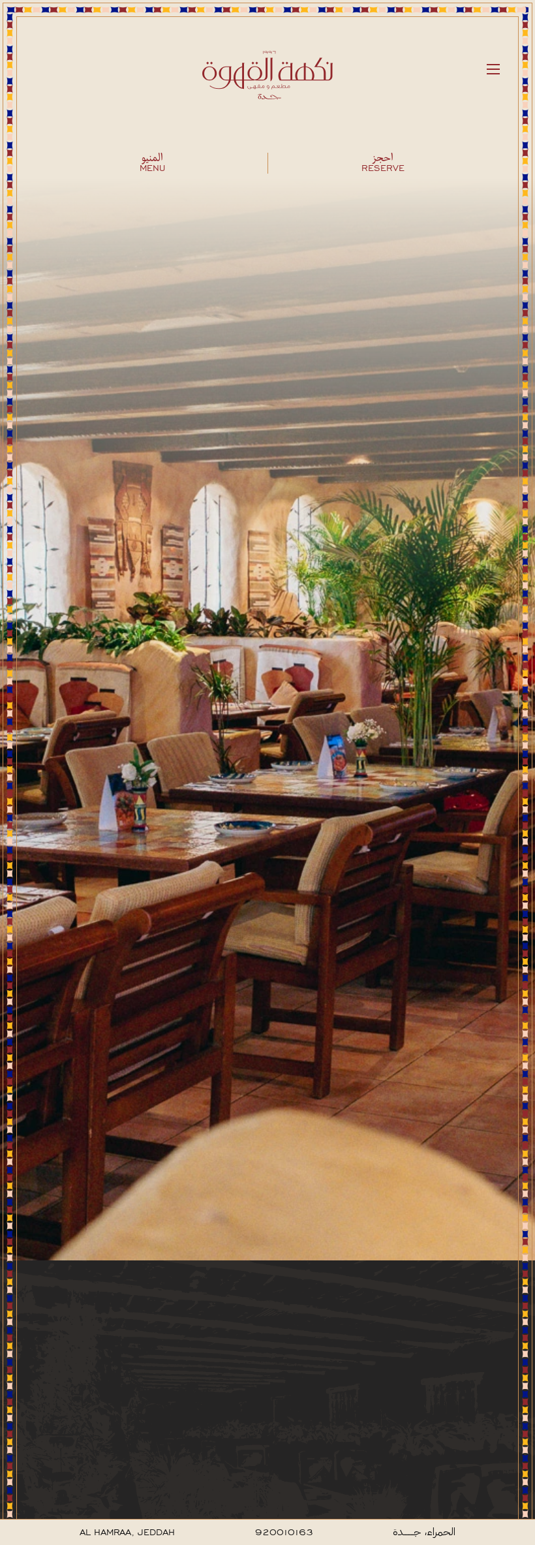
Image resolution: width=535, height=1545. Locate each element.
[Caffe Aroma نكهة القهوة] (267, 78)
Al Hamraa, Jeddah (127, 1532)
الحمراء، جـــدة (424, 1532)
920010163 (284, 1532)
